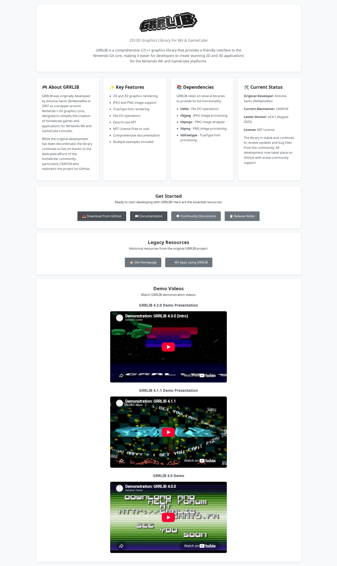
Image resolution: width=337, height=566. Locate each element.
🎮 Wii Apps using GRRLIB (189, 262)
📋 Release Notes (242, 216)
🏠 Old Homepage (143, 262)
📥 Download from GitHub (101, 216)
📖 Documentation (149, 216)
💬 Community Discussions (196, 216)
